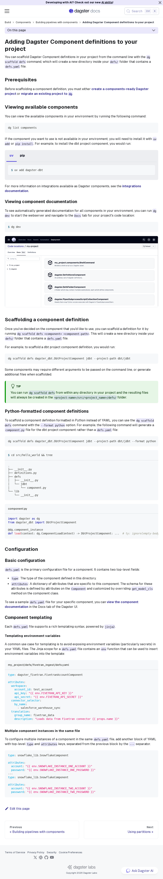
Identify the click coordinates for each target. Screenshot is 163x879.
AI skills (107, 2)
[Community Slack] (40, 859)
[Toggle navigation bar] (7, 11)
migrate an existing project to (46, 94)
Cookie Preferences (70, 852)
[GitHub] (46, 859)
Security (51, 852)
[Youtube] (51, 859)
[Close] (160, 2)
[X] (35, 859)
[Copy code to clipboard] (153, 127)
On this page (16, 30)
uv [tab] (12, 155)
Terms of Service (15, 852)
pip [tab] (22, 155)
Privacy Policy (35, 852)
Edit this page (20, 809)
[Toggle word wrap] (146, 441)
